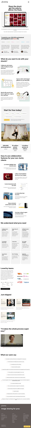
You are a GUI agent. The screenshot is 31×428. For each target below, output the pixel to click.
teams (15, 39)
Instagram (24, 420)
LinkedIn (24, 421)
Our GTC (13, 421)
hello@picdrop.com (3, 426)
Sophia (4, 347)
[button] (28, 2)
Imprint (13, 420)
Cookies (13, 422)
